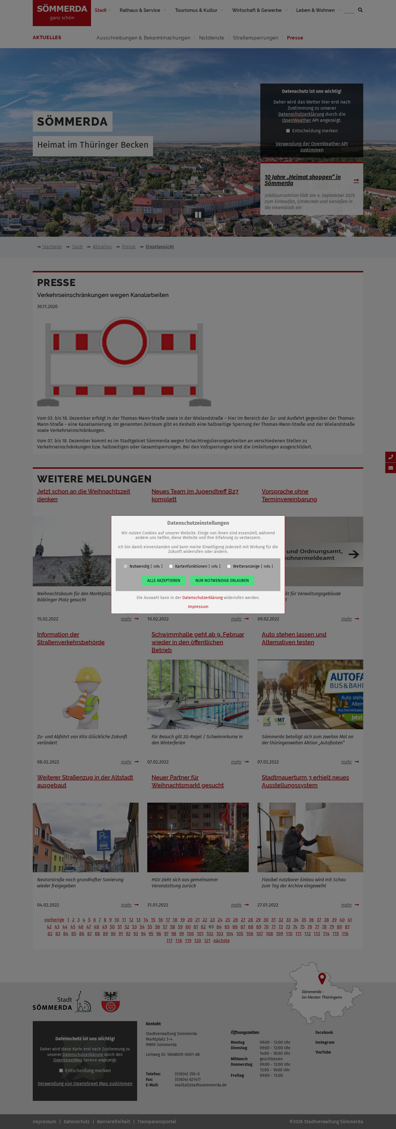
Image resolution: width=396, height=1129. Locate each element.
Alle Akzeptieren (163, 580)
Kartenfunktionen (191, 566)
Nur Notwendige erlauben (222, 580)
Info (156, 566)
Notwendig (139, 566)
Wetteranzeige (246, 566)
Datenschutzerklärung (202, 597)
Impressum (198, 606)
